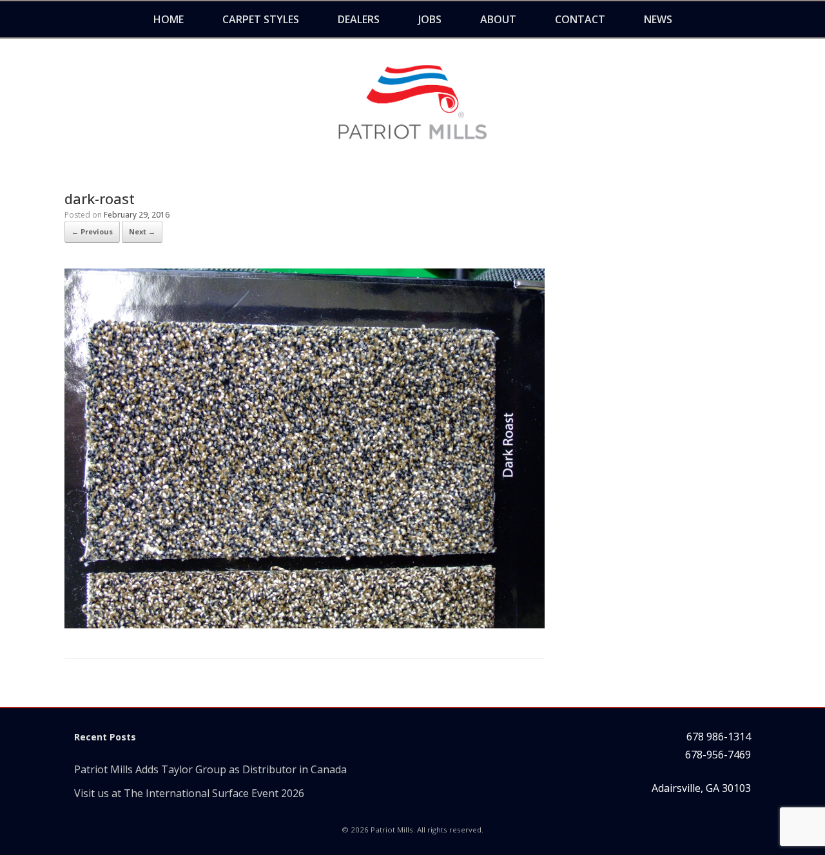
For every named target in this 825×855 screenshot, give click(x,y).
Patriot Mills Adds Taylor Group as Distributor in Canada (210, 769)
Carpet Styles (260, 19)
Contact (580, 19)
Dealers (359, 19)
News (658, 19)
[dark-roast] (304, 624)
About (498, 19)
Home (168, 19)
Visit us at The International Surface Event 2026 (189, 793)
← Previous (92, 231)
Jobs (430, 19)
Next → (142, 231)
